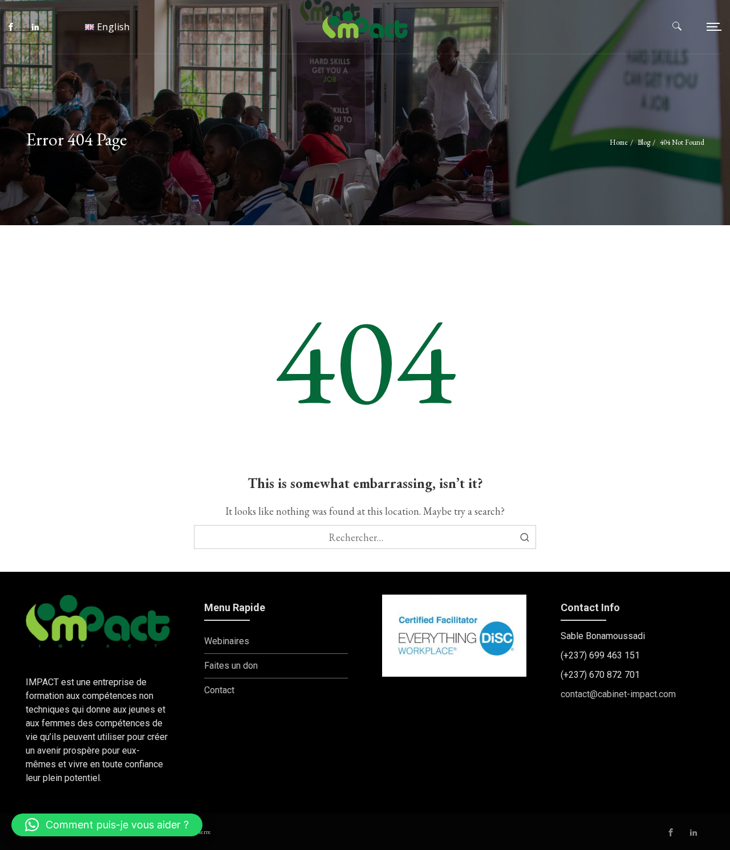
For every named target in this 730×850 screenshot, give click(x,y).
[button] (106, 825)
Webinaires (226, 641)
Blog (644, 142)
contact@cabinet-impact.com (618, 694)
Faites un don (231, 665)
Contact (219, 690)
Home (619, 142)
